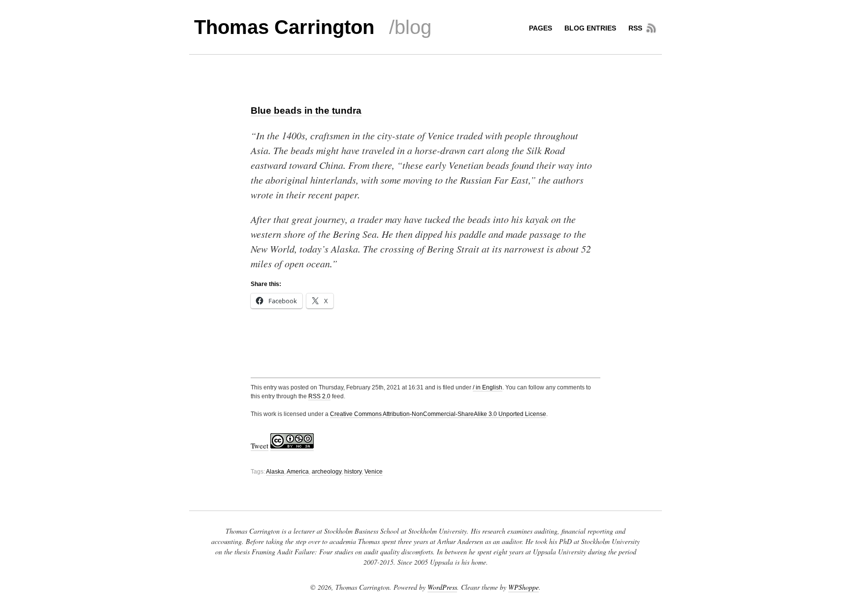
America (298, 471)
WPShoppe (523, 587)
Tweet (259, 445)
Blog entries (590, 28)
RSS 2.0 (319, 396)
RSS (635, 28)
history (352, 471)
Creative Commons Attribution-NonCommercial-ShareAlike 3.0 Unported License (438, 414)
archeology (326, 471)
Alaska (275, 471)
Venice (373, 471)
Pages (540, 28)
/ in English (487, 387)
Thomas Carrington (284, 27)
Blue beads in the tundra (306, 110)
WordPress (442, 587)
